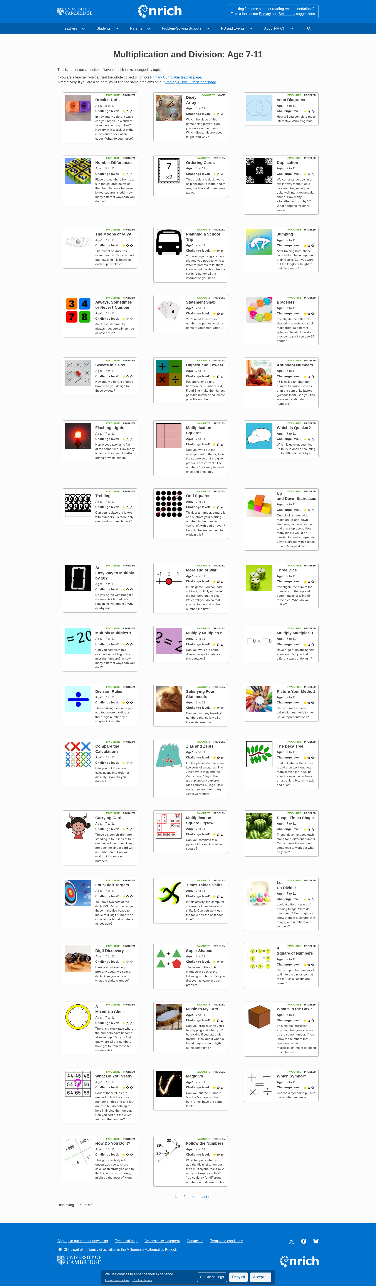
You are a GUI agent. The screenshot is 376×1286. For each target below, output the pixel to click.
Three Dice (287, 570)
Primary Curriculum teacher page (175, 77)
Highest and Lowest (204, 365)
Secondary (287, 14)
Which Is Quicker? (294, 427)
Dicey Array (191, 100)
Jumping (285, 234)
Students (103, 28)
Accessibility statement (162, 1241)
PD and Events (232, 28)
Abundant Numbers (295, 365)
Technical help (126, 1241)
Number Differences (114, 162)
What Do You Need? (114, 1076)
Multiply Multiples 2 (204, 633)
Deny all (238, 1277)
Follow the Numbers (204, 1143)
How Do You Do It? (112, 1143)
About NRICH (274, 28)
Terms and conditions (226, 1241)
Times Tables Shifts (204, 885)
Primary (265, 14)
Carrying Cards (109, 817)
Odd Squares (198, 495)
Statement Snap (201, 302)
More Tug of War (201, 570)
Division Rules (108, 691)
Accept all (260, 1277)
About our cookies (117, 1280)
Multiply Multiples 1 (113, 633)
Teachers (70, 28)
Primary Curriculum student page (190, 82)
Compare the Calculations (107, 749)
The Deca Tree (290, 746)
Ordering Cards (200, 162)
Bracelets (285, 302)
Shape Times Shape (295, 817)
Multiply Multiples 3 (295, 633)
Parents (136, 28)
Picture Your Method (296, 691)
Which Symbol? (291, 1076)
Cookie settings (212, 1277)
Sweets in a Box (110, 365)
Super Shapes (199, 950)
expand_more (83, 28)
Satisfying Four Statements (200, 694)
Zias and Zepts (199, 746)
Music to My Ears (202, 1009)
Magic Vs (194, 1076)
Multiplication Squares (198, 430)
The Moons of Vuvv (113, 234)
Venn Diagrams (291, 99)
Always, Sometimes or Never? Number (113, 305)
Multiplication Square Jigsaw (199, 820)
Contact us (195, 1241)
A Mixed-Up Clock (110, 1009)
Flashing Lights (109, 427)
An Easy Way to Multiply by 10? (114, 572)
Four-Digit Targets (112, 885)
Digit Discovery (109, 950)
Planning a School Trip (203, 237)
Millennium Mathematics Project (151, 1249)
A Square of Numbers (295, 950)
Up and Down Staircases (296, 496)
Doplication (287, 162)
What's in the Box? (294, 1009)
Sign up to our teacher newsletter (82, 1241)
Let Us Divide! (286, 885)
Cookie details (142, 1280)
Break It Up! (106, 99)
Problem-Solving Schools (181, 28)
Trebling (103, 495)
